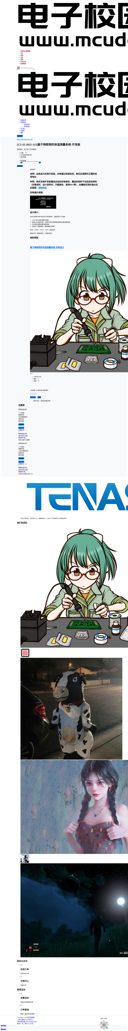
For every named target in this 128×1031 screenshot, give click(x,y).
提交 (39, 397)
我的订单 (20, 136)
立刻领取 (21, 424)
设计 (21, 53)
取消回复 (33, 397)
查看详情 (21, 428)
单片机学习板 (28, 139)
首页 (18, 139)
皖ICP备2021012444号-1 (25, 1019)
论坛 (21, 57)
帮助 (21, 59)
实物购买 (23, 122)
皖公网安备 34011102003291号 (27, 1021)
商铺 (21, 55)
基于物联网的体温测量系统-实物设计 (47, 247)
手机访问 (23, 61)
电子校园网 (30, 1017)
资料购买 (42, 188)
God (31, 373)
